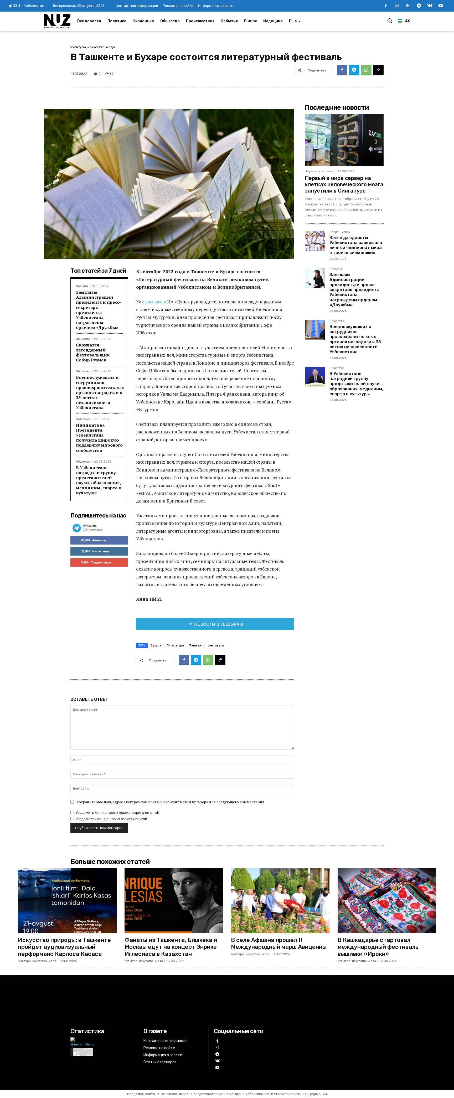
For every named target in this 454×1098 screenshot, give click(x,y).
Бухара (156, 645)
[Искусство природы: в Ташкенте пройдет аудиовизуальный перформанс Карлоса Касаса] (67, 900)
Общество (83, 339)
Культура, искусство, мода (92, 47)
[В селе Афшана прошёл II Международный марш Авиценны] (280, 900)
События (82, 286)
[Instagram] (397, 6)
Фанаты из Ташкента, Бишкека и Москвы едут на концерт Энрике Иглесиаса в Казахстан (171, 946)
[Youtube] (440, 6)
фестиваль (216, 645)
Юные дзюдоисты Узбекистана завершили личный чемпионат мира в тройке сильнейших (355, 245)
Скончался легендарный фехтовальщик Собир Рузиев (93, 352)
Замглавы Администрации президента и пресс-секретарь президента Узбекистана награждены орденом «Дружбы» (98, 309)
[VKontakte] (429, 6)
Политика (83, 419)
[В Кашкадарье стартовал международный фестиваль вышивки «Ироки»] (387, 900)
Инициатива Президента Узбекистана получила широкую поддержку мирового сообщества (99, 437)
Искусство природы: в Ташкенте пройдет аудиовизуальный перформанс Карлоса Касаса (64, 946)
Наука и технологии (319, 171)
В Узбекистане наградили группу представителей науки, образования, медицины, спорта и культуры (99, 480)
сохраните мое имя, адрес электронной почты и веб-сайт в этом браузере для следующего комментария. (171, 801)
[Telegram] (418, 6)
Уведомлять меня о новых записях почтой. (112, 819)
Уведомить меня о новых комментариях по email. (118, 812)
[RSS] (408, 6)
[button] (389, 20)
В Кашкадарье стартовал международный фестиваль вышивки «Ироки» (378, 946)
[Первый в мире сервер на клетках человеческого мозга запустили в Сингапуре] (344, 140)
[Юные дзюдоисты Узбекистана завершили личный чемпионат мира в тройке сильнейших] (315, 241)
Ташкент (196, 645)
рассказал (156, 302)
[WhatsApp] (366, 70)
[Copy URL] (378, 70)
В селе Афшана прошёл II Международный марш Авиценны (279, 943)
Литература (175, 645)
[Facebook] (385, 6)
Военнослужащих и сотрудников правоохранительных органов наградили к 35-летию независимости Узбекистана (100, 392)
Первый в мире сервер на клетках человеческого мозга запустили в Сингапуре (344, 184)
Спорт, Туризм (339, 232)
